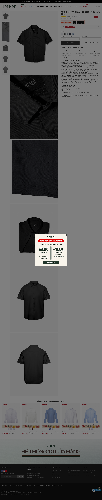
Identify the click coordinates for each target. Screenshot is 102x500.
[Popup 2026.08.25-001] (51, 250)
